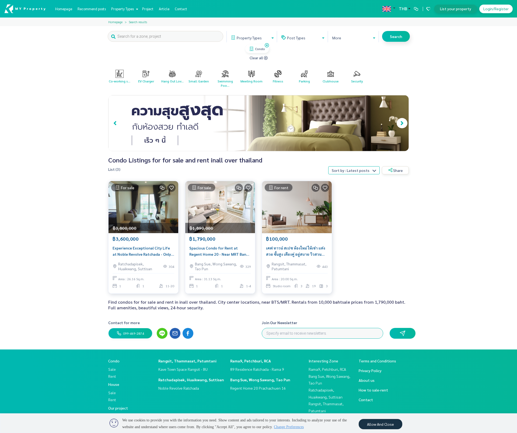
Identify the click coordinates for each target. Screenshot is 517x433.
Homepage (63, 8)
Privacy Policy (370, 370)
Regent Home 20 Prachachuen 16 (258, 388)
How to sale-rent (373, 389)
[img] (267, 45)
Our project (118, 408)
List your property (455, 8)
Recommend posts (92, 8)
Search (396, 36)
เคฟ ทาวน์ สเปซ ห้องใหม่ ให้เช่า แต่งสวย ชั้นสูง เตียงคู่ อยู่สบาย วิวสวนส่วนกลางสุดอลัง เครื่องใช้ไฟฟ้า (295, 251)
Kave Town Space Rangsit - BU (183, 369)
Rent (112, 376)
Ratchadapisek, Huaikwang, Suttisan (191, 379)
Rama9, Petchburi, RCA (250, 360)
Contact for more (124, 322)
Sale (112, 369)
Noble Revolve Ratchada (178, 388)
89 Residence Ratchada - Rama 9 (257, 369)
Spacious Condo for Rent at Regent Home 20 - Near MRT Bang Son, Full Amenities (218, 251)
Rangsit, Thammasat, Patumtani (187, 360)
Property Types (123, 8)
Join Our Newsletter (279, 322)
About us (367, 380)
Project (147, 8)
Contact (181, 8)
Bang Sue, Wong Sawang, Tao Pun (260, 379)
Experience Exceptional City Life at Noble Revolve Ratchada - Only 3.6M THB (142, 251)
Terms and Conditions (377, 360)
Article (164, 8)
